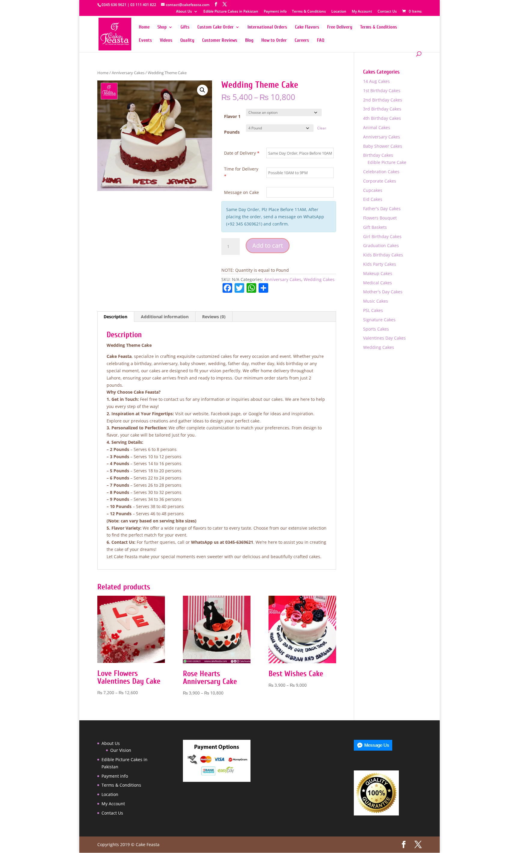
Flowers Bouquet (380, 218)
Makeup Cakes (377, 273)
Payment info (275, 12)
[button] (202, 90)
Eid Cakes (372, 199)
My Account (362, 12)
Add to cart (267, 245)
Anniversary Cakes (128, 72)
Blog (249, 40)
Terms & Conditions (309, 12)
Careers (302, 40)
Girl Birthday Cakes (382, 236)
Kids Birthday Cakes (383, 255)
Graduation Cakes (381, 245)
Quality (187, 40)
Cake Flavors (307, 27)
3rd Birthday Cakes (382, 109)
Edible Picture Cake (387, 162)
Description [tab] (115, 316)
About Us (184, 12)
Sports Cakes (376, 329)
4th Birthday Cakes (382, 118)
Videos (166, 40)
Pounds (232, 132)
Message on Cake (241, 192)
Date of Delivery (242, 153)
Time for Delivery (241, 172)
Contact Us (387, 12)
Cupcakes (372, 190)
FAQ (320, 40)
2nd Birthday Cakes (382, 100)
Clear (321, 128)
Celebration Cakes (381, 171)
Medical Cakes (377, 283)
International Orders (267, 27)
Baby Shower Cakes (382, 146)
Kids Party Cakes (379, 264)
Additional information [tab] (165, 316)
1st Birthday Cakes (381, 90)
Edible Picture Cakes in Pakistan (230, 12)
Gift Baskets (375, 227)
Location (338, 12)
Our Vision (120, 750)
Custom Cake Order (215, 27)
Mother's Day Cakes (382, 292)
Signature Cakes (379, 319)
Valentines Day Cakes (384, 338)
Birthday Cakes (378, 155)
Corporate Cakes (379, 181)
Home (144, 27)
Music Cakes (375, 301)
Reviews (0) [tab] (214, 316)
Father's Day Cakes (382, 208)
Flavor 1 (232, 116)
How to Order (274, 40)
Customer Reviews (219, 40)
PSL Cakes (373, 310)
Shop (162, 27)
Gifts (185, 27)
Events (145, 40)
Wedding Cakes (319, 279)
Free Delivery (339, 27)
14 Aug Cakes (376, 81)
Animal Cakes (376, 127)
